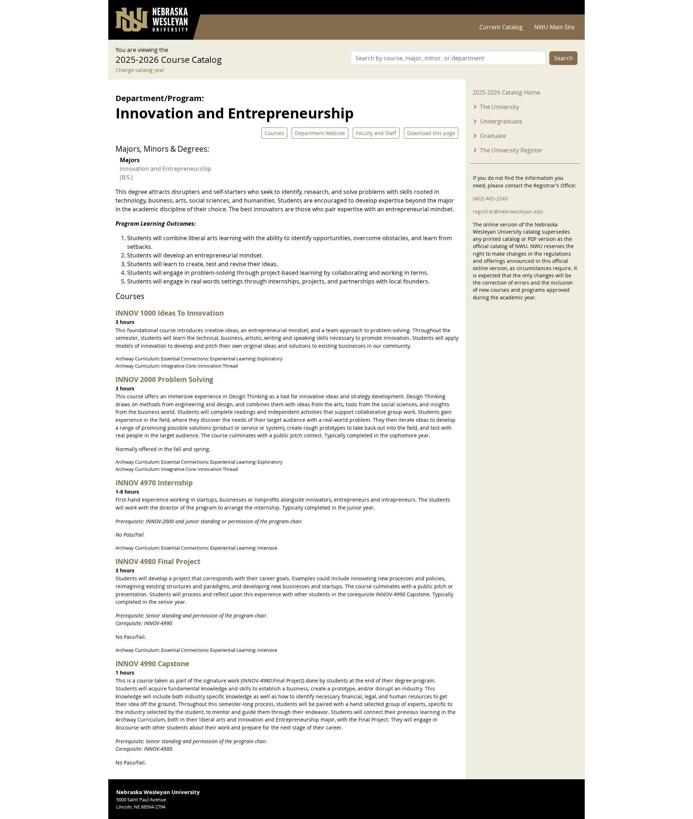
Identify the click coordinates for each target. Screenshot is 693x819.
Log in (568, 7)
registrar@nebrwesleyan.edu (508, 211)
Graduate (493, 136)
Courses (274, 133)
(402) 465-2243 (490, 198)
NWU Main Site (554, 27)
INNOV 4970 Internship (154, 483)
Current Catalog (501, 27)
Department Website (320, 133)
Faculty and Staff (376, 133)
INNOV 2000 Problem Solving (164, 379)
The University (499, 107)
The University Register (511, 150)
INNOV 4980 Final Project (158, 561)
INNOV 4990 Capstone (152, 663)
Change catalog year (140, 69)
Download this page (431, 133)
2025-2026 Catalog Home (506, 92)
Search (563, 58)
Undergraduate (501, 121)
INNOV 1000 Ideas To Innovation (170, 313)
